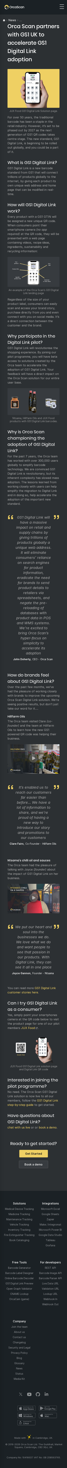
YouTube (29, 1394)
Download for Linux (26, 1422)
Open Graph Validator (19, 1288)
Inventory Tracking (19, 1229)
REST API (50, 1267)
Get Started (33, 1153)
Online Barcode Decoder (19, 1278)
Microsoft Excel (50, 1208)
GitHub (38, 1394)
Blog (19, 1357)
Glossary (19, 1363)
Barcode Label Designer (19, 1273)
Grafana (50, 1245)
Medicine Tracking (19, 1214)
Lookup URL (50, 1293)
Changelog (19, 1342)
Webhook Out (50, 1304)
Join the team (19, 1326)
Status (19, 1373)
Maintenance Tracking (19, 1219)
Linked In (46, 1394)
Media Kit (19, 1378)
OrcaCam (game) (19, 1299)
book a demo (48, 1127)
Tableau (50, 1240)
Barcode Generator (19, 1267)
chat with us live (19, 1127)
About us (19, 1331)
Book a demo (33, 1164)
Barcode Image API (50, 1273)
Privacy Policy (19, 1352)
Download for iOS (26, 1408)
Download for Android (48, 1408)
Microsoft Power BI (50, 1229)
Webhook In (50, 1299)
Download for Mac (48, 1415)
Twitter (21, 1394)
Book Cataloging (19, 1240)
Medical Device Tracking (19, 1208)
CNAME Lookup (19, 1293)
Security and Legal (19, 1347)
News (19, 1368)
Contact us (19, 1337)
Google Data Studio (50, 1234)
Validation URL (50, 1288)
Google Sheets (50, 1214)
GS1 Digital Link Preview (19, 1283)
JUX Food (28, 1028)
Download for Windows (26, 1415)
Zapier (50, 1219)
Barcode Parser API (50, 1278)
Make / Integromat (50, 1224)
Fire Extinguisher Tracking (19, 1234)
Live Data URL (50, 1283)
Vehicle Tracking (19, 1224)
